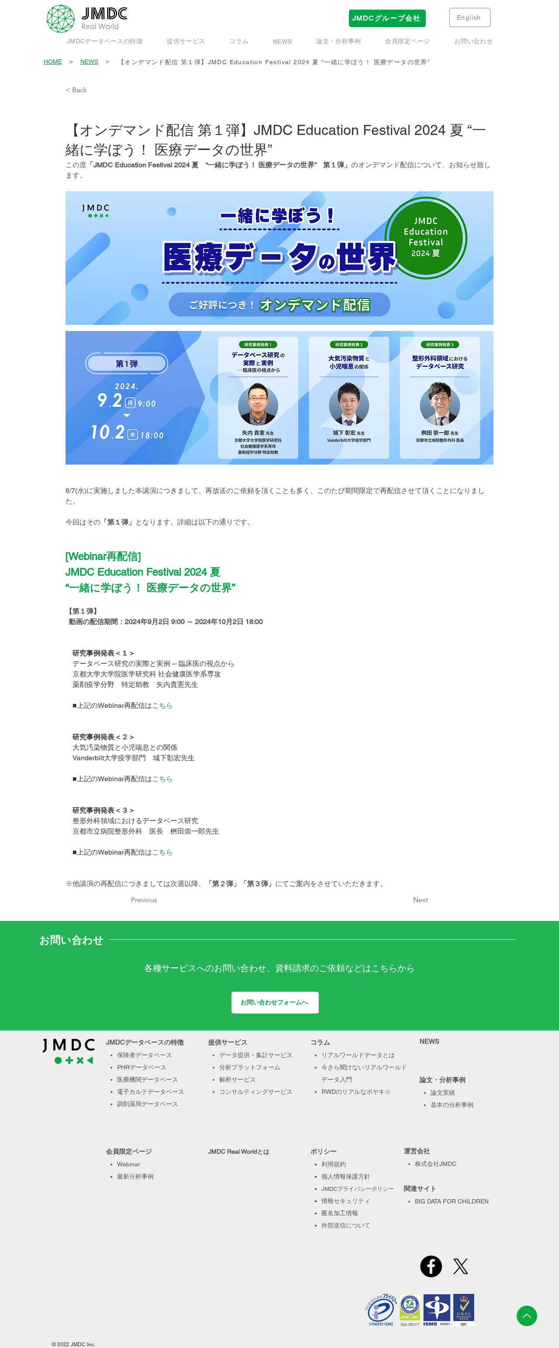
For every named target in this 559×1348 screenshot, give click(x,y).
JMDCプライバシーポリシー (357, 1189)
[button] (338, 41)
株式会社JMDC (435, 1163)
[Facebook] (431, 1266)
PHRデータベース (141, 1067)
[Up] (527, 1316)
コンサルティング (243, 1091)
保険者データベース (144, 1055)
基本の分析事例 (452, 1104)
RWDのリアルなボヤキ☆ (356, 1091)
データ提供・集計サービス (256, 1055)
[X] (461, 1266)
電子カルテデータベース (150, 1091)
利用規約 (333, 1164)
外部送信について (345, 1225)
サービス (280, 1091)
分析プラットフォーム (249, 1067)
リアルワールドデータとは (358, 1055)
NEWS (89, 61)
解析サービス (237, 1079)
